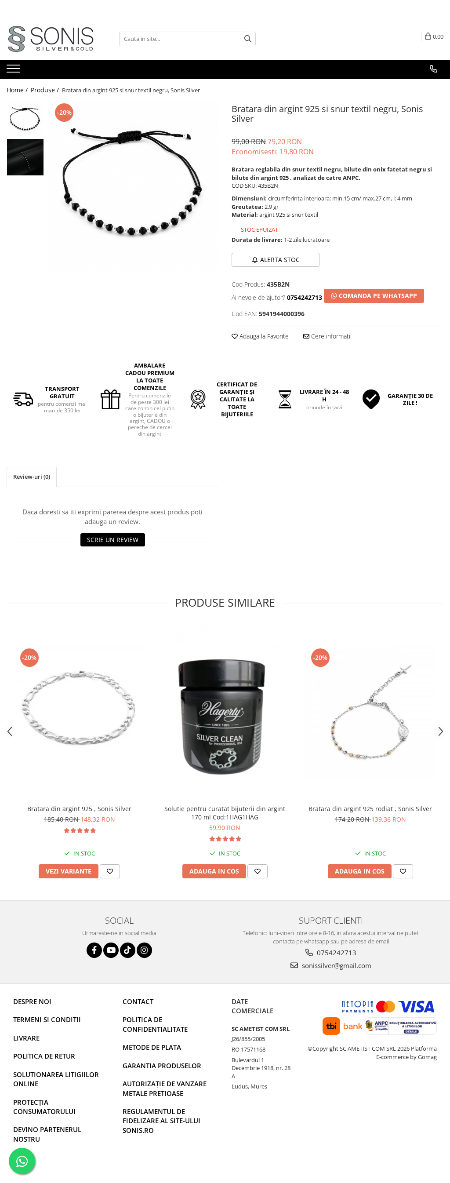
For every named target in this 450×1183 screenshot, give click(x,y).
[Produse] (14, 71)
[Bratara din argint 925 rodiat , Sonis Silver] (370, 712)
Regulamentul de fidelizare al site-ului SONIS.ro (161, 1121)
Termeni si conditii (47, 1019)
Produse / (46, 90)
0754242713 (335, 952)
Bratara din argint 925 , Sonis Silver (79, 808)
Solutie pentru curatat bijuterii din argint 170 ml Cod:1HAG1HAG (224, 812)
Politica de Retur (44, 1056)
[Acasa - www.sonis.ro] (50, 39)
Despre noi (32, 1001)
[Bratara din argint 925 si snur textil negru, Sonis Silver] (133, 186)
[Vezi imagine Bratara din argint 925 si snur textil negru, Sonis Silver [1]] (25, 157)
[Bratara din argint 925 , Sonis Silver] (79, 712)
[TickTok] (127, 950)
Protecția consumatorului (44, 1107)
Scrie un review (112, 539)
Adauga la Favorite (263, 336)
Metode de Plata (152, 1047)
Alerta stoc (280, 259)
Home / (18, 90)
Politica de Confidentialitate (155, 1024)
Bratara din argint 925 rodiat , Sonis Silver (370, 808)
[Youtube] (111, 950)
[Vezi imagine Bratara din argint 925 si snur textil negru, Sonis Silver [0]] (25, 120)
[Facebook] (94, 950)
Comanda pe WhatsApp (377, 295)
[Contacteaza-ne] (433, 69)
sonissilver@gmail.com (335, 965)
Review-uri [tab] (31, 476)
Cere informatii (330, 336)
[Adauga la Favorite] (110, 871)
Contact (138, 1001)
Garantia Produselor (162, 1065)
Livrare (26, 1038)
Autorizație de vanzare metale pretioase (165, 1088)
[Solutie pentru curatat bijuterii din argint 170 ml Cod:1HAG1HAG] (225, 712)
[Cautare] (248, 39)
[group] (133, 186)
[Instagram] (144, 950)
